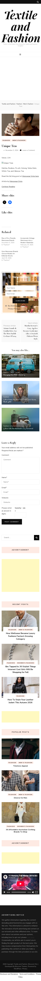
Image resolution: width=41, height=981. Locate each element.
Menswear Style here (30, 176)
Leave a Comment (28, 150)
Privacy (24, 969)
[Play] (4, 892)
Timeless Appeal (20, 766)
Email (4, 487)
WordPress (17, 969)
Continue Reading (8, 186)
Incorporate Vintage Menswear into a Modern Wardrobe (27, 240)
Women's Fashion (25, 663)
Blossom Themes (21, 966)
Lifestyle (13, 426)
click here (30, 937)
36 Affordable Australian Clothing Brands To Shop (20, 830)
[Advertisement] (20, 78)
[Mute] (33, 892)
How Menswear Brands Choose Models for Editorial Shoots (10, 253)
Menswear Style (16, 181)
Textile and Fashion (21, 26)
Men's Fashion (19, 140)
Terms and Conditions (27, 974)
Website (5, 498)
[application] (20, 883)
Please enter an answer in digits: (7, 511)
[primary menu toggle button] (20, 54)
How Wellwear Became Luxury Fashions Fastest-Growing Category (20, 636)
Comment (5, 455)
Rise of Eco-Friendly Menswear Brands (9, 239)
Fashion (6, 140)
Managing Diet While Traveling (14, 375)
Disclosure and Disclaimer (9, 974)
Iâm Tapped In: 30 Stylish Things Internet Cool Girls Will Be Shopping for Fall (20, 669)
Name (4, 477)
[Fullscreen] (36, 892)
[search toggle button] (38, 2)
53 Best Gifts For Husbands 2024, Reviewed (18, 428)
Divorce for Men (20, 798)
